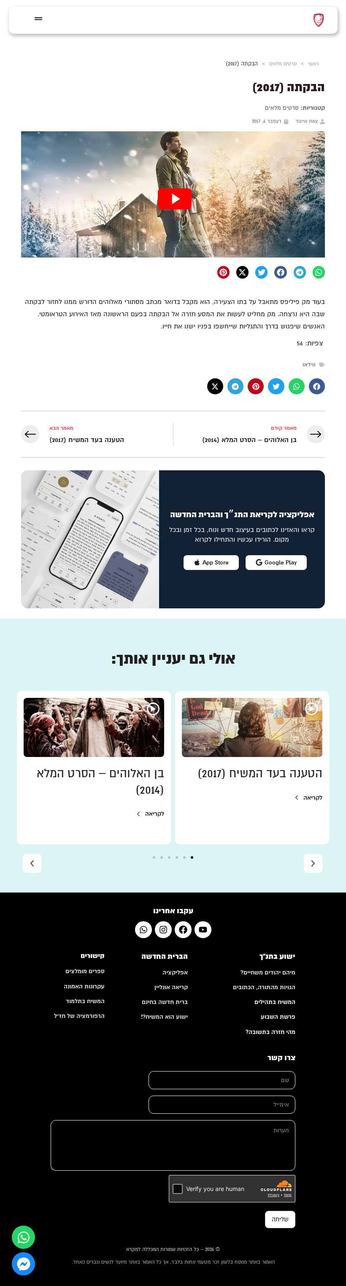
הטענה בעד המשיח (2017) (259, 773)
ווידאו (309, 364)
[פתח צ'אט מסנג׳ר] (23, 1263)
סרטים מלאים (283, 63)
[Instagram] (163, 929)
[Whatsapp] (143, 929)
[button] (319, 272)
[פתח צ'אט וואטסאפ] (23, 1237)
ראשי (313, 63)
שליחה (280, 1219)
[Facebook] (183, 929)
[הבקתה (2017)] (173, 194)
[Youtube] (203, 929)
